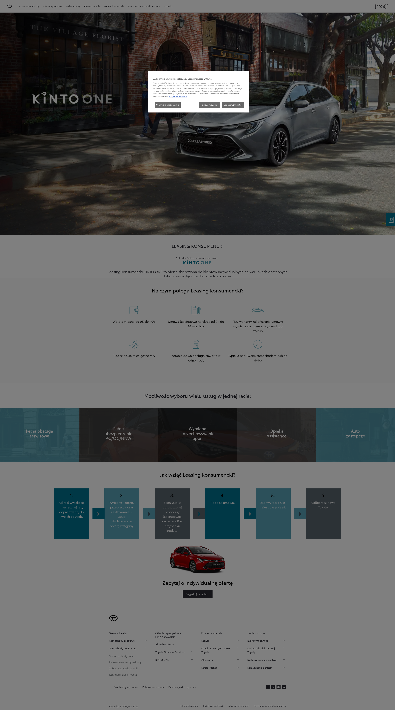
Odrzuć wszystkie (209, 104)
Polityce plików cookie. (178, 96)
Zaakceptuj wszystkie (233, 104)
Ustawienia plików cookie (167, 104)
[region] (198, 92)
